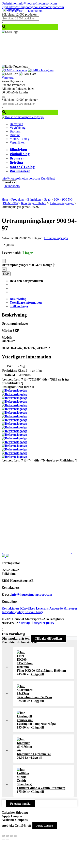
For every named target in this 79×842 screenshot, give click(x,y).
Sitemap (24, 622)
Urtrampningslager (62, 203)
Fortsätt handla (20, 803)
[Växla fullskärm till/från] (7, 835)
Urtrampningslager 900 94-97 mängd (27, 265)
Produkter (17, 199)
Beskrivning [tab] (18, 299)
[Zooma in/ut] (3, 835)
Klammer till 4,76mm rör (34, 754)
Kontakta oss (10, 608)
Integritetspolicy (13, 612)
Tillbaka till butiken (48, 638)
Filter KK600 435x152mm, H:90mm (41, 670)
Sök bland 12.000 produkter (19, 14)
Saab (47, 199)
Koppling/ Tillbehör (33, 203)
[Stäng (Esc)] (15, 835)
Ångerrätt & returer (63, 608)
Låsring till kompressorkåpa (36, 723)
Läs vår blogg (34, 612)
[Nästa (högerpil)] (7, 839)
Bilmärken (16, 124)
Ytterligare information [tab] (26, 302)
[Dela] (11, 835)
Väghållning (18, 127)
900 (56, 199)
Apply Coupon (44, 825)
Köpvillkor (27, 608)
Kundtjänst (48, 178)
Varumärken (17, 142)
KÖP (6, 273)
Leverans (42, 608)
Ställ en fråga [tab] (19, 306)
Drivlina (15, 135)
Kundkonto (35, 10)
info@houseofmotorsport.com (31, 594)
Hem (5, 199)
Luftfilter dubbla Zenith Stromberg (41, 788)
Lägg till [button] (37, 674)
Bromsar (15, 131)
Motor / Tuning (19, 138)
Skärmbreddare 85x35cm (34, 697)
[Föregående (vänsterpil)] (3, 839)
